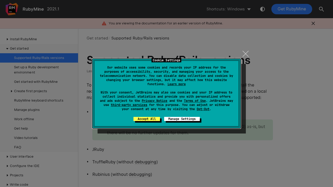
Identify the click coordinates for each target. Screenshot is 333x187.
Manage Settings (182, 119)
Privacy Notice (154, 101)
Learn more (177, 84)
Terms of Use (195, 101)
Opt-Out (203, 109)
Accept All (147, 119)
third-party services (129, 105)
